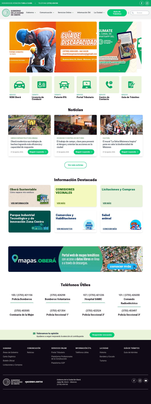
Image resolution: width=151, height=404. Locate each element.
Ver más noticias (75, 165)
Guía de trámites (131, 352)
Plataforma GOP (58, 363)
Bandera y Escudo (107, 357)
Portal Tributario (58, 352)
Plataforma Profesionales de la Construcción (61, 358)
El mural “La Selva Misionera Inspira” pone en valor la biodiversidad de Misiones (120, 144)
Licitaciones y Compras (12, 365)
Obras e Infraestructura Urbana (24, 138)
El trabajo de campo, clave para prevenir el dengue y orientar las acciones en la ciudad (75, 144)
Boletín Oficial (9, 361)
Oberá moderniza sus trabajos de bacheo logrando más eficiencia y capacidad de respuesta (26, 144)
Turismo (103, 361)
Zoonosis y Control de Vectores (70, 138)
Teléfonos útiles (82, 352)
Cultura (106, 138)
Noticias (30, 352)
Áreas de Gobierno (10, 352)
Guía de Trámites (117, 13)
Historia (103, 352)
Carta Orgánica (9, 357)
